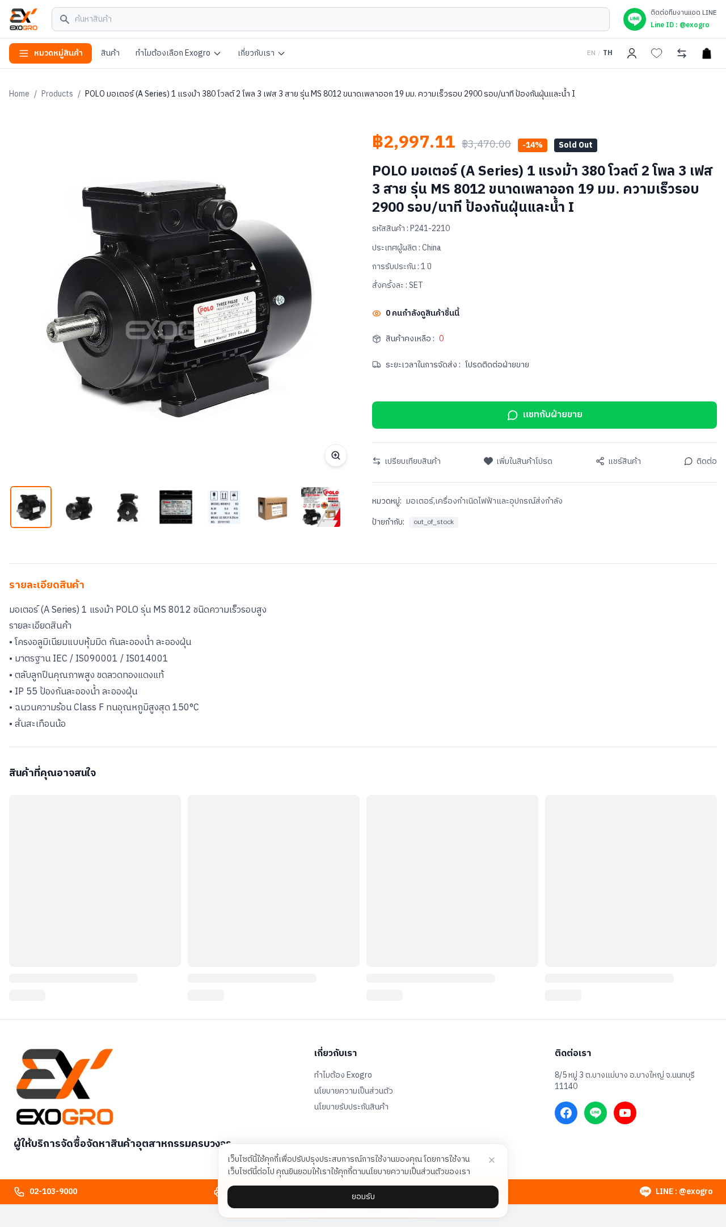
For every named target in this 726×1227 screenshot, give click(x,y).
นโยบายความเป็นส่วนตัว (353, 1091)
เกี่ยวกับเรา (256, 53)
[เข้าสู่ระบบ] (632, 53)
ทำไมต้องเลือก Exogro (173, 53)
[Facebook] (566, 1113)
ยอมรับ (363, 1196)
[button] (30, 506)
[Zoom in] (335, 455)
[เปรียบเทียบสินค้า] (682, 53)
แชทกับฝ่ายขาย (553, 414)
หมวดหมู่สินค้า (58, 53)
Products (57, 93)
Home (19, 93)
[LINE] (595, 1113)
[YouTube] (625, 1113)
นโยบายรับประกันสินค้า (351, 1107)
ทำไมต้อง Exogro (343, 1075)
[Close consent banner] (492, 1160)
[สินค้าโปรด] (657, 53)
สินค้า (110, 53)
